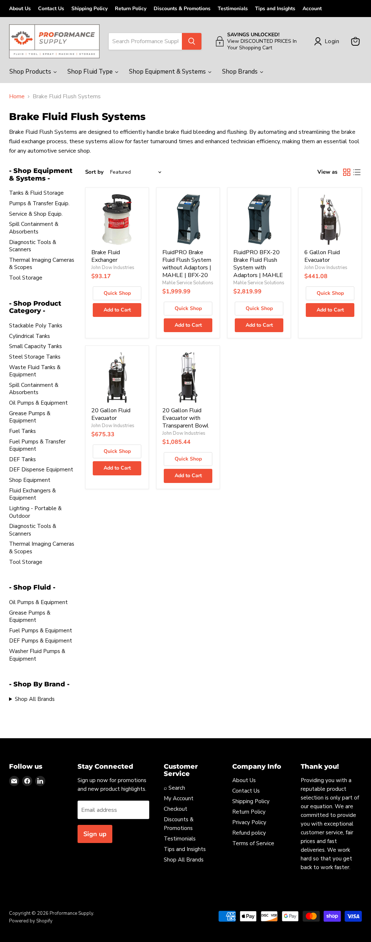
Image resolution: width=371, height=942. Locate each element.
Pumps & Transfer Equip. (39, 203)
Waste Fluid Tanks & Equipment (35, 371)
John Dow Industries (112, 267)
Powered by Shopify (31, 921)
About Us (20, 8)
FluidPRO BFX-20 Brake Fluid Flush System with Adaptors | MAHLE (258, 263)
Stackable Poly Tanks (35, 325)
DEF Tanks (22, 459)
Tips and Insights (275, 8)
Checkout (175, 809)
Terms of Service (253, 843)
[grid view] (347, 172)
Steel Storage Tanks (35, 356)
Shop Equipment (29, 480)
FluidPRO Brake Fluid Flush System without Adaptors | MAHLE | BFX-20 (186, 263)
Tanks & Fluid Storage (36, 193)
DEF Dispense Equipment (41, 469)
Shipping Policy (89, 8)
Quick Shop (117, 293)
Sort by (94, 172)
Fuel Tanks (22, 431)
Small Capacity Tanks (35, 346)
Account (312, 8)
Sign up (95, 834)
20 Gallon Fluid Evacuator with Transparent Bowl (185, 418)
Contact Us (51, 8)
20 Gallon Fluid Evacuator (110, 414)
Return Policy (130, 8)
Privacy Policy (249, 822)
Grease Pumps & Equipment (29, 417)
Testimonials (233, 8)
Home (17, 96)
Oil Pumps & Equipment (38, 402)
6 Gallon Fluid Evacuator (322, 256)
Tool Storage (25, 277)
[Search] (191, 41)
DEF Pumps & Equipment (40, 640)
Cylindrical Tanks (29, 336)
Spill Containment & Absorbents (33, 227)
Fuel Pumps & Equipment (40, 630)
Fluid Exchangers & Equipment (32, 494)
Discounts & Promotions (182, 8)
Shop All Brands (35, 699)
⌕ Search (174, 788)
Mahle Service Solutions (187, 283)
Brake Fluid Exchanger (105, 256)
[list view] (357, 172)
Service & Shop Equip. (36, 214)
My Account (178, 798)
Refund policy (249, 832)
